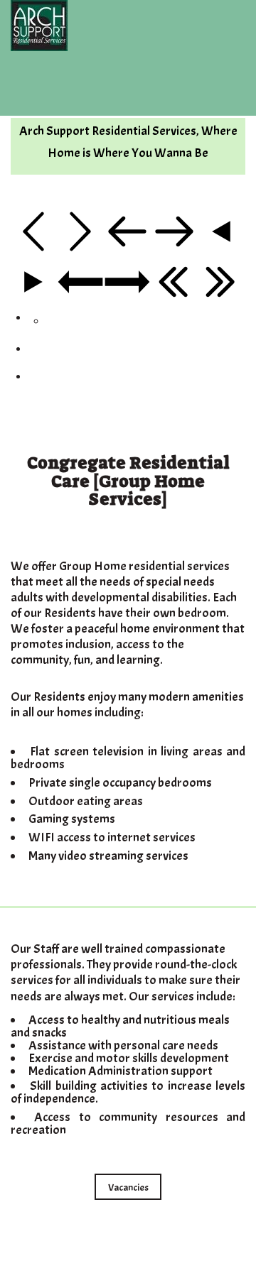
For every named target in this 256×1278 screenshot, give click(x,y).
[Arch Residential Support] (128, 25)
